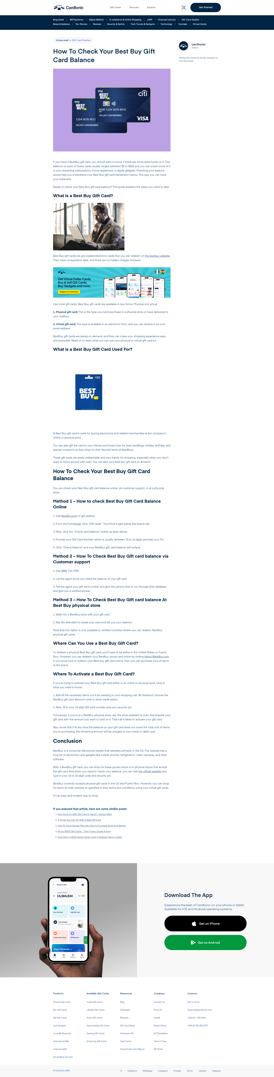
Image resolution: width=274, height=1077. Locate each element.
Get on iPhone (209, 923)
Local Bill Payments (62, 1034)
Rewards (124, 1018)
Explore (151, 7)
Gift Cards (115, 7)
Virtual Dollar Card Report (132, 1049)
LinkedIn (202, 1071)
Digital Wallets (96, 19)
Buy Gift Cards (60, 1010)
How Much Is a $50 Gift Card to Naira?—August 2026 (85, 814)
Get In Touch (193, 1002)
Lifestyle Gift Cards (95, 1010)
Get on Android (209, 942)
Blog (122, 1002)
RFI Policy (158, 1049)
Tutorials (182, 24)
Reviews (97, 24)
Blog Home (58, 19)
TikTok (190, 1071)
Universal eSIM (60, 1049)
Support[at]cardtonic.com (199, 1010)
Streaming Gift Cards (97, 1041)
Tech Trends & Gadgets (143, 24)
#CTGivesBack (161, 1034)
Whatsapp (147, 1071)
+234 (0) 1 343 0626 (196, 1018)
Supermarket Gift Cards (98, 1026)
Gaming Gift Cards (95, 1034)
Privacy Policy (160, 1026)
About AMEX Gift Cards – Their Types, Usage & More (84, 831)
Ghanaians (125, 1010)
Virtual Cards (199, 24)
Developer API (127, 1034)
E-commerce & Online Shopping (125, 19)
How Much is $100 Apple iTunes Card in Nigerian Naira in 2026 (90, 837)
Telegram (216, 1071)
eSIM (149, 19)
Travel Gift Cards (94, 1002)
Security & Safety (116, 24)
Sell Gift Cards (60, 1018)
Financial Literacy (167, 19)
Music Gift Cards (94, 1018)
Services (134, 7)
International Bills (61, 1041)
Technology (166, 24)
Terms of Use (160, 1041)
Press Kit (158, 1010)
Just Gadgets (59, 1026)
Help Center (126, 1041)
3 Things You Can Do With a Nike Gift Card (79, 820)
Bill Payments (76, 19)
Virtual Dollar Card (61, 1002)
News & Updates (61, 24)
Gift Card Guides (190, 19)
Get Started (205, 7)
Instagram (163, 1071)
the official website (150, 771)
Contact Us (159, 1002)
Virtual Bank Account (63, 1057)
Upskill (157, 1018)
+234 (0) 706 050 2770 (197, 1026)
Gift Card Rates (127, 1026)
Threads (177, 1071)
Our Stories (81, 24)
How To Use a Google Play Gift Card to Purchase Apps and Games (92, 826)
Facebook (132, 1071)
